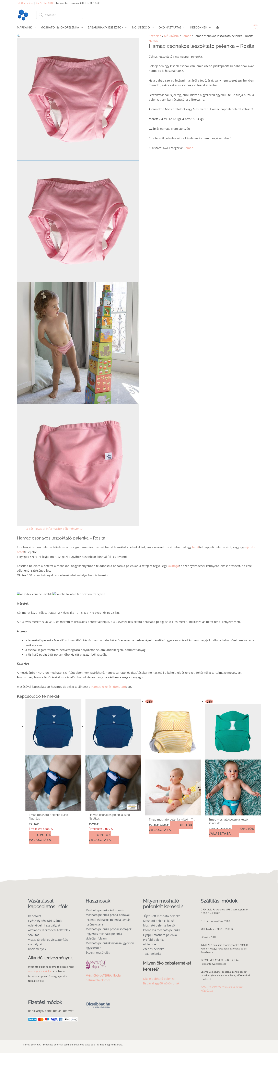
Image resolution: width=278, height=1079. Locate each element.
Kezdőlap (155, 36)
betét (195, 547)
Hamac (186, 36)
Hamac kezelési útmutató (108, 687)
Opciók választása (40, 837)
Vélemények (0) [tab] (73, 529)
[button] (78, 36)
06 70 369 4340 (45, 3)
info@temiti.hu (25, 3)
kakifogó (173, 566)
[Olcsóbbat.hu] (98, 1002)
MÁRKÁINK (171, 36)
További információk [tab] (48, 529)
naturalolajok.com (98, 980)
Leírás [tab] (29, 529)
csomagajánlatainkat (40, 971)
